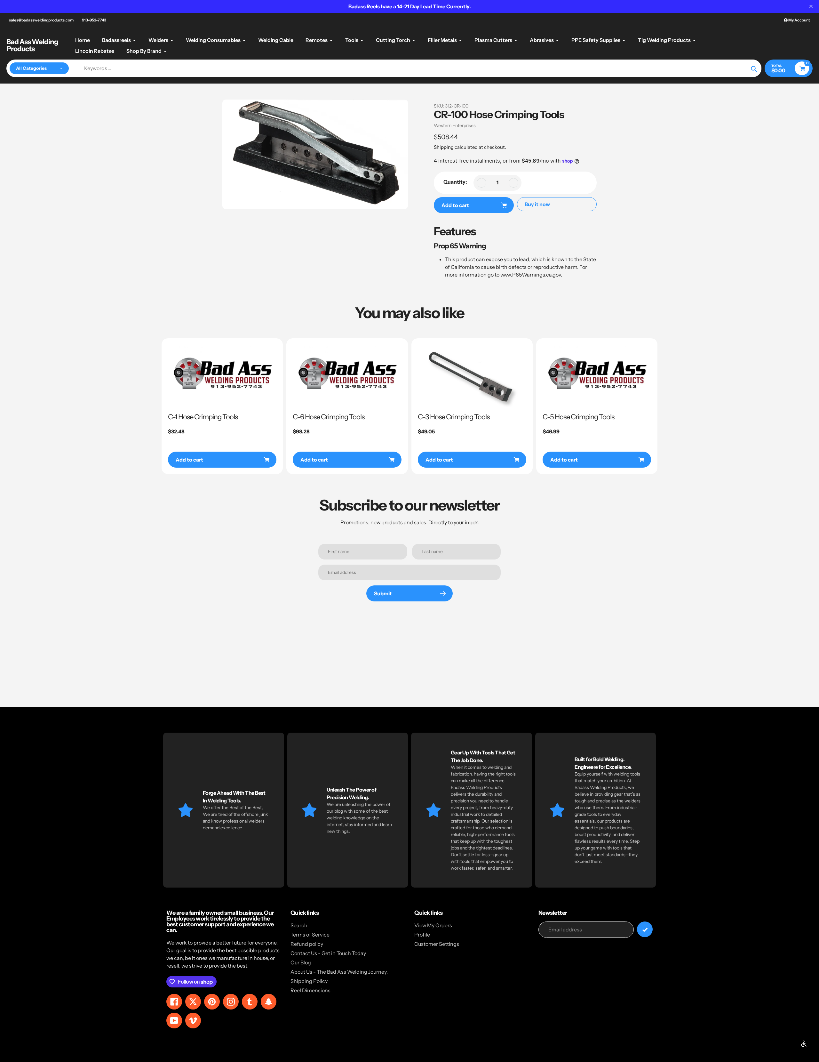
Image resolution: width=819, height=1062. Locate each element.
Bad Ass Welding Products (32, 45)
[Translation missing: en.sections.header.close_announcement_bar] (811, 6)
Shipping (444, 147)
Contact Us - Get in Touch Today (328, 953)
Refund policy (306, 944)
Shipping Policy (309, 981)
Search (298, 925)
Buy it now (537, 204)
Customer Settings (436, 944)
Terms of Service (310, 934)
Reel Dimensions (310, 990)
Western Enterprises (455, 125)
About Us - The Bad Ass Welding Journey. (339, 972)
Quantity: (455, 182)
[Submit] (645, 929)
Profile (422, 934)
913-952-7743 (94, 20)
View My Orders (433, 925)
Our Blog (300, 962)
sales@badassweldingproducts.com (41, 20)
